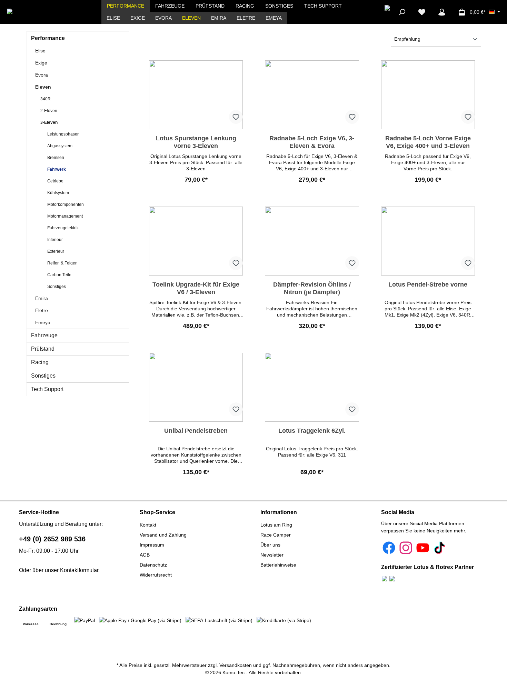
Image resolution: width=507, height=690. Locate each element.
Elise (40, 50)
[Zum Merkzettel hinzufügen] (236, 117)
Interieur (55, 239)
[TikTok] (439, 548)
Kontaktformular (79, 570)
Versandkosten (235, 665)
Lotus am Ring (276, 525)
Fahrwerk (56, 169)
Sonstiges (56, 286)
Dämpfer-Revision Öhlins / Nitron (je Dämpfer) (312, 288)
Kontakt (148, 525)
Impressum (152, 545)
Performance (48, 38)
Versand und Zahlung (163, 535)
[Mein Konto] (442, 12)
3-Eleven (49, 122)
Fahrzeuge (44, 335)
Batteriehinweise (278, 565)
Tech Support (47, 389)
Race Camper (275, 535)
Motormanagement (65, 216)
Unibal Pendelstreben (196, 430)
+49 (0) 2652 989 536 (52, 539)
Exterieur (55, 251)
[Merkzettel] (422, 12)
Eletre (41, 310)
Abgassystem (59, 145)
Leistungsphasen (63, 134)
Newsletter (272, 555)
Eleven (43, 87)
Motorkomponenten (65, 204)
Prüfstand (42, 349)
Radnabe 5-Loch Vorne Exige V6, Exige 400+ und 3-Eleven (428, 142)
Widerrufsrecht (156, 575)
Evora (41, 75)
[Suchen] (402, 12)
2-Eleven (48, 110)
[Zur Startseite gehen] (32, 12)
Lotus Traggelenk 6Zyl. (312, 430)
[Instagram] (406, 548)
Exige (41, 63)
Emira (41, 298)
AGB (145, 555)
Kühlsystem (58, 192)
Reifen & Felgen (62, 263)
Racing (40, 362)
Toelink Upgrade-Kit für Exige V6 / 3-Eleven (195, 288)
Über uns (270, 545)
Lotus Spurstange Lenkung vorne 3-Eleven (196, 142)
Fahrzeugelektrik (63, 228)
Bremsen (55, 157)
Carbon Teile (59, 274)
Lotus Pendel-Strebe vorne (427, 284)
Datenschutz (153, 565)
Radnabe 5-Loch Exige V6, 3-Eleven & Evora (311, 142)
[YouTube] (422, 548)
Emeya (42, 322)
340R (45, 99)
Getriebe (55, 181)
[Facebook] (389, 548)
